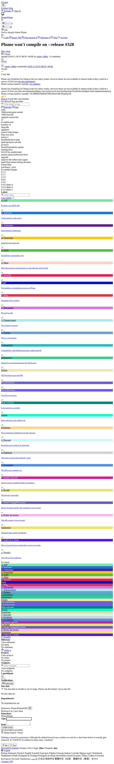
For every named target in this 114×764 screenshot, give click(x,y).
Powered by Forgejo (10, 748)
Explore (4, 8)
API (11, 761)
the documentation (26, 81)
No (5, 745)
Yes (14, 745)
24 (2, 35)
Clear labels (6, 198)
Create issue (7, 727)
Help (11, 8)
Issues (16, 37)
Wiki (55, 37)
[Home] (4, 2)
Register (7, 11)
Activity (64, 37)
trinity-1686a (42, 56)
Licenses (5, 761)
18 (10, 27)
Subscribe (8, 684)
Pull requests (30, 37)
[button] (3, 96)
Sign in (17, 11)
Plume (4, 17)
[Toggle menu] (3, 5)
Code (6, 37)
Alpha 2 (7, 650)
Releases (45, 37)
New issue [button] (5, 51)
